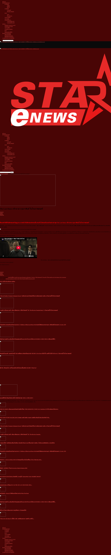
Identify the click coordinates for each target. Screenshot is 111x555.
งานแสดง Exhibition (8, 29)
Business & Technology (6, 33)
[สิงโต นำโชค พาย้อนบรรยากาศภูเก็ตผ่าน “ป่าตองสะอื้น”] (3, 507)
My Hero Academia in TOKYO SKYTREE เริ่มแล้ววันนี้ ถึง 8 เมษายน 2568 (20, 278)
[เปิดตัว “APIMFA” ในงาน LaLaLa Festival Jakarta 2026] (3, 465)
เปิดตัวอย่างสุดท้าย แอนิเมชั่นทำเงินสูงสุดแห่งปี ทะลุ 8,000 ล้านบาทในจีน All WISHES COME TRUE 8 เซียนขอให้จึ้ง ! (27, 339)
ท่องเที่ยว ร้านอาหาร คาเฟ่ (10, 25)
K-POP (8, 6)
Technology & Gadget (9, 26)
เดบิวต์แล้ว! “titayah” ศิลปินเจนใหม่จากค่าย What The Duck (14, 493)
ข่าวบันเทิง (7, 4)
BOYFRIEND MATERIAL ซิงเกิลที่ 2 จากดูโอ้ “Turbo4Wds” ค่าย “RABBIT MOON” (20, 476)
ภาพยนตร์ (7, 8)
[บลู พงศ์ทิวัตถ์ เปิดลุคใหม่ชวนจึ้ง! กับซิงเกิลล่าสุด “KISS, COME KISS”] (8, 395)
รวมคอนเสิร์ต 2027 (11, 21)
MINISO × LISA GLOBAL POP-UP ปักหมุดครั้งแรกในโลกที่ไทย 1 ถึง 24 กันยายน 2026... (21, 459)
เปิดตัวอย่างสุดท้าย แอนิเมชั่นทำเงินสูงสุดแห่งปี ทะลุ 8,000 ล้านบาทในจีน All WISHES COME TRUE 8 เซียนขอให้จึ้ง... (28, 501)
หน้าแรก (4, 1)
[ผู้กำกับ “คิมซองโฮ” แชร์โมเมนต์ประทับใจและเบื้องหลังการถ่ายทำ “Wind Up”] (7, 365)
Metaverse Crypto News (9, 36)
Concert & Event (8, 20)
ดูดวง (6, 30)
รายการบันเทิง (7, 17)
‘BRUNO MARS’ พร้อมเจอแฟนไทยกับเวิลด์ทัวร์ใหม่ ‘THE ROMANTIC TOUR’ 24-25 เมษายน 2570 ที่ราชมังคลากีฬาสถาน (29, 409)
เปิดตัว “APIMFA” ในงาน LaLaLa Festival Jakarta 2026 (13, 468)
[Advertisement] (21, 45)
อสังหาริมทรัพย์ (8, 34)
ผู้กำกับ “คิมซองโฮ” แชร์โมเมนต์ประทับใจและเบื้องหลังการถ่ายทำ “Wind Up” (18, 367)
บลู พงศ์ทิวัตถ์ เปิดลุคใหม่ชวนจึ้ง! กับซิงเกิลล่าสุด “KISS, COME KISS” (16, 397)
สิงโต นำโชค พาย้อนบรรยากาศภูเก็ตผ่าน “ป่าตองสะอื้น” (13, 510)
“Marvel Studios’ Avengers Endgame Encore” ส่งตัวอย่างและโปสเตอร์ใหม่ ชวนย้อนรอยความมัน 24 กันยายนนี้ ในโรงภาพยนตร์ (30, 296)
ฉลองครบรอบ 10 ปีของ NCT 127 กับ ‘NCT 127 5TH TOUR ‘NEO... (16, 485)
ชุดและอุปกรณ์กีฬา (8, 32)
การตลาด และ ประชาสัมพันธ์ (8, 38)
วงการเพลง (7, 18)
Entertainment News (6, 2)
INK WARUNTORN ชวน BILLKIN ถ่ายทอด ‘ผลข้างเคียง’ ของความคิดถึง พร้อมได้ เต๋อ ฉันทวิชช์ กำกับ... (25, 417)
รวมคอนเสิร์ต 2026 (11, 22)
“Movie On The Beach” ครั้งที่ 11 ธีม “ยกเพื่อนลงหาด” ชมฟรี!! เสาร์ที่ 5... (17, 518)
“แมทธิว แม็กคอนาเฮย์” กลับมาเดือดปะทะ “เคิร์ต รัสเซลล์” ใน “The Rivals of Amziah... (20, 434)
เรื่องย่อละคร (9, 15)
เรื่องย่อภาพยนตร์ (10, 11)
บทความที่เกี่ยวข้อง (4, 281)
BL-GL (8, 7)
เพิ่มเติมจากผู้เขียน (11, 281)
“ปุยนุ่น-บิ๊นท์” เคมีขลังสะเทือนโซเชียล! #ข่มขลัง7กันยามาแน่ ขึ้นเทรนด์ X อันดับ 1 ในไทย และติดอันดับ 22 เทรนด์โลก (27, 442)
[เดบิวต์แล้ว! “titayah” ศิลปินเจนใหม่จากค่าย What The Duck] (3, 490)
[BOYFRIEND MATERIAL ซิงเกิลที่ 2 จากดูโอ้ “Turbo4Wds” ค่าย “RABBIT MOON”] (3, 474)
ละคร (6, 13)
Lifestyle (3, 155)
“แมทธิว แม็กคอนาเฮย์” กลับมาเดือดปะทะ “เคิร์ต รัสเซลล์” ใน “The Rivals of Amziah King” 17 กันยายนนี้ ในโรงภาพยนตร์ (29, 310)
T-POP (8, 5)
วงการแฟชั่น (7, 27)
